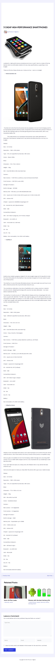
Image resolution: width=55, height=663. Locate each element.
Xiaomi (34, 603)
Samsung (30, 603)
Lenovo (11, 602)
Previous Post (5, 575)
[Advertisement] (27, 15)
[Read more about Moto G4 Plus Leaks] (15, 592)
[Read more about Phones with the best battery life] (39, 592)
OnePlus (47, 602)
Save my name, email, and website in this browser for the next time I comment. (26, 645)
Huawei (38, 602)
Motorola (7, 602)
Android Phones (32, 602)
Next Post (50, 575)
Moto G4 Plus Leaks (10, 600)
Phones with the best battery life (39, 600)
